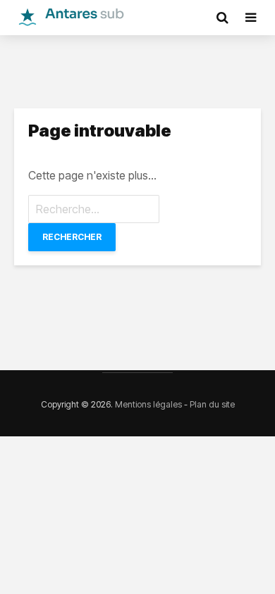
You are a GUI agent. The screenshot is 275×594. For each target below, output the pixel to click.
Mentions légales (148, 404)
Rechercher (72, 237)
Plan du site (212, 404)
